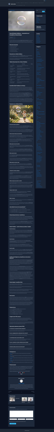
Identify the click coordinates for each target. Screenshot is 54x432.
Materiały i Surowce (38, 104)
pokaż (13, 37)
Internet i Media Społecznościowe (40, 87)
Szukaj (37, 10)
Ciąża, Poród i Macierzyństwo (39, 60)
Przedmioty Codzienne (39, 136)
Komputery (37, 91)
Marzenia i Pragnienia (39, 103)
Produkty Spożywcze (38, 135)
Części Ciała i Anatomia (39, 61)
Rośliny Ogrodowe (38, 147)
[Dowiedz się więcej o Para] (12, 399)
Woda (11, 353)
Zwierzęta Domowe (38, 185)
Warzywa (37, 171)
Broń (37, 55)
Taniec (11, 355)
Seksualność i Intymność (39, 152)
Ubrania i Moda (38, 165)
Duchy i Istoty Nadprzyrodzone (40, 67)
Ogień (37, 116)
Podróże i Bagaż (38, 122)
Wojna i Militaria (38, 173)
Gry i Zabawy (38, 81)
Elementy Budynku (38, 74)
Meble (37, 105)
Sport (37, 154)
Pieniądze (37, 121)
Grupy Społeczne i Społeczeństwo (40, 80)
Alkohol (37, 49)
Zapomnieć (23, 402)
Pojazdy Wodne (38, 127)
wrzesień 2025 (38, 42)
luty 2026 (37, 36)
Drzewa (37, 66)
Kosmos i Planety (38, 93)
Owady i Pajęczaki (38, 117)
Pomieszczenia (38, 129)
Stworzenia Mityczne (38, 158)
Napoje (37, 110)
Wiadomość (37, 18)
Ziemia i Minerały (38, 183)
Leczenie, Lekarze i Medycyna (39, 99)
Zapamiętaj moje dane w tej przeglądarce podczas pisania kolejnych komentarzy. (18, 421)
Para (10, 402)
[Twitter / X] (21, 372)
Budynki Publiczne (38, 56)
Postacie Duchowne (38, 130)
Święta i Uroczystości (38, 159)
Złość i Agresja (38, 184)
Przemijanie (11, 357)
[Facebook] (18, 372)
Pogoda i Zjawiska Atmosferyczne (40, 123)
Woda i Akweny (38, 172)
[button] (45, 0)
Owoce (37, 118)
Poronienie (37, 22)
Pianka (29, 402)
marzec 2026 (38, 35)
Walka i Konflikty (38, 170)
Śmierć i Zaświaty (38, 153)
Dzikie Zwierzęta (38, 69)
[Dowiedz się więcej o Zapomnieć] (24, 399)
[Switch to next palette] (44, 0)
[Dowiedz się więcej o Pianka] (30, 399)
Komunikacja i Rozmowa (39, 92)
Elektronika (37, 73)
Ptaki (37, 140)
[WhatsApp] (22, 372)
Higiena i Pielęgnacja (38, 85)
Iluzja (10, 362)
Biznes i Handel (38, 54)
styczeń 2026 (38, 37)
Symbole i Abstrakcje (38, 160)
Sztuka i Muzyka (38, 161)
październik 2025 (38, 41)
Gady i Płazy (37, 78)
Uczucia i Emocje (38, 166)
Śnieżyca (37, 17)
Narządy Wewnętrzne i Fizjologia (40, 111)
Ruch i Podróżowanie (38, 148)
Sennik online (13, 4)
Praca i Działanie (38, 134)
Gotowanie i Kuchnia (38, 79)
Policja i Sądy (38, 128)
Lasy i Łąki (37, 98)
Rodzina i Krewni (38, 146)
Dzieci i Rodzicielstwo (39, 68)
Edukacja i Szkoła (38, 72)
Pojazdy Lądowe (38, 124)
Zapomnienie (17, 398)
